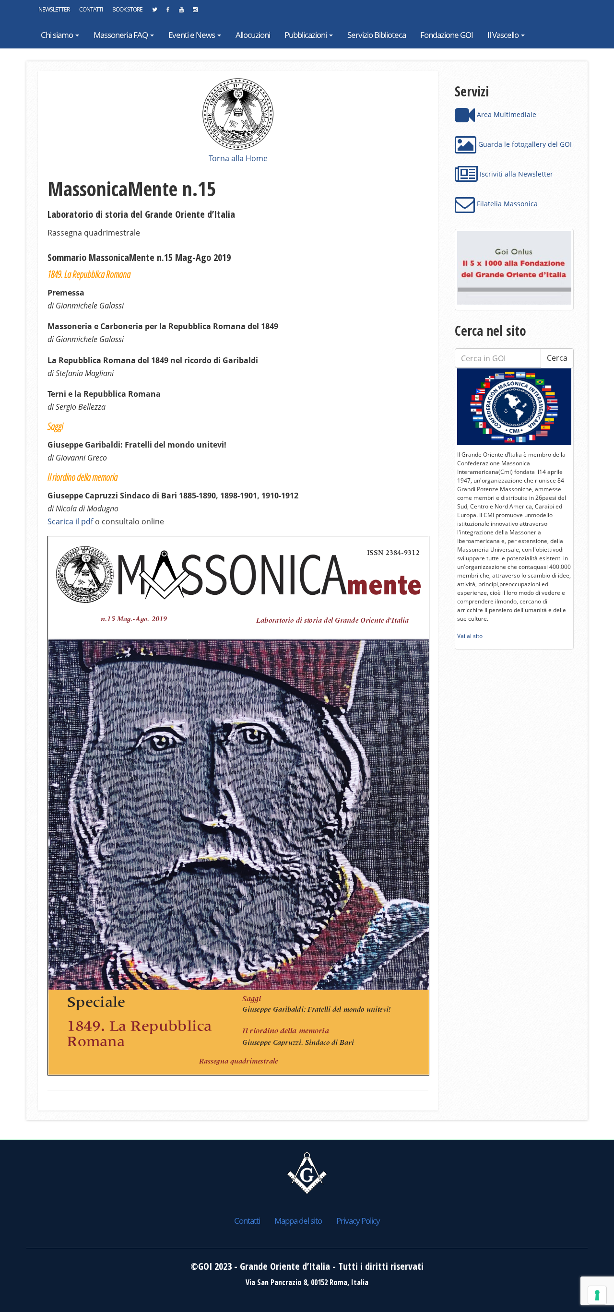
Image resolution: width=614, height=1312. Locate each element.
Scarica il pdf (70, 521)
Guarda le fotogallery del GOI (524, 144)
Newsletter (54, 9)
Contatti (91, 9)
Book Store (127, 9)
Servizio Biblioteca (376, 34)
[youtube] (181, 12)
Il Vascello (503, 34)
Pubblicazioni (306, 34)
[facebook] (168, 12)
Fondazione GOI (446, 34)
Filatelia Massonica (506, 203)
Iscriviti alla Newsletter (515, 173)
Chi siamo (57, 34)
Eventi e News (192, 34)
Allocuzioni (253, 34)
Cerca (557, 358)
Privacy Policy (358, 1220)
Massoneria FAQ (121, 34)
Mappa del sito (298, 1220)
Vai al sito (470, 636)
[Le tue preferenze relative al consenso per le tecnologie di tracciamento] (597, 1295)
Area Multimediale (505, 114)
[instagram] (195, 12)
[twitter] (154, 12)
